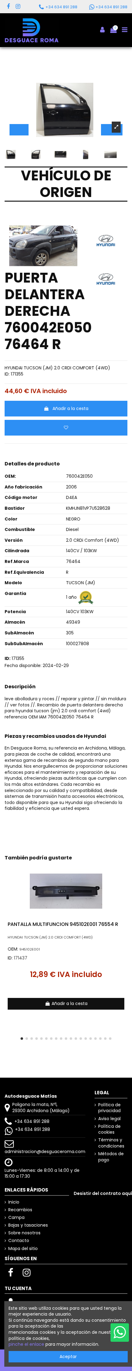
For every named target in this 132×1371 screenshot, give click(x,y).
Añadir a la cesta (70, 408)
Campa (16, 1217)
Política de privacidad (109, 1108)
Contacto (18, 1241)
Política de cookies (109, 1130)
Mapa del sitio (23, 1249)
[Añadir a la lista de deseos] (66, 428)
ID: (7, 374)
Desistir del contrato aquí (103, 1193)
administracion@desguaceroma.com (45, 1151)
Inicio (13, 1202)
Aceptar (68, 1356)
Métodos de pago (111, 1157)
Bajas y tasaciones (28, 1225)
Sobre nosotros (24, 1233)
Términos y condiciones (111, 1143)
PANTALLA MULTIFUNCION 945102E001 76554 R (63, 924)
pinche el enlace (26, 1344)
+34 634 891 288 (31, 1121)
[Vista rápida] (122, 884)
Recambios (20, 1210)
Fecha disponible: (23, 666)
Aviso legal (109, 1119)
